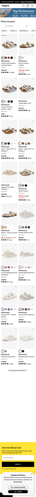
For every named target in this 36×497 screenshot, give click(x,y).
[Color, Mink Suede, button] (8, 57)
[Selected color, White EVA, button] (20, 351)
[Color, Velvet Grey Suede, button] (5, 57)
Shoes (3, 31)
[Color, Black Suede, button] (11, 57)
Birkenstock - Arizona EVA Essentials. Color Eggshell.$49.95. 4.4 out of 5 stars (27, 305)
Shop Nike (15, 15)
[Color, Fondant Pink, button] (11, 267)
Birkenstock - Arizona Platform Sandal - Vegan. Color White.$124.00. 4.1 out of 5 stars (9, 97)
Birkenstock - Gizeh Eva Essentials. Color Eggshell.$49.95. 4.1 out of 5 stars (9, 346)
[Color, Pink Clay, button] (8, 267)
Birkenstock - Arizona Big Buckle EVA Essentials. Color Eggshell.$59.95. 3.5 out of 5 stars (9, 263)
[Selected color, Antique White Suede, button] (2, 57)
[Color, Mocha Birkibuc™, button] (5, 143)
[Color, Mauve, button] (5, 267)
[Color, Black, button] (11, 101)
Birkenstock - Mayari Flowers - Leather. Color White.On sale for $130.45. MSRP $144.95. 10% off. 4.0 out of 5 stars (27, 54)
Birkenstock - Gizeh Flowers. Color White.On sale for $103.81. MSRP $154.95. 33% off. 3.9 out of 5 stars (27, 181)
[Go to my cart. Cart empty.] (28, 6)
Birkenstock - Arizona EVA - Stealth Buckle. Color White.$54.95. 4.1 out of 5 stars (9, 305)
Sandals (12, 31)
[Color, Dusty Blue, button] (5, 309)
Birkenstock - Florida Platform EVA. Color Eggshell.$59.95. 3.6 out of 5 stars (27, 222)
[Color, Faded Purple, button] (28, 309)
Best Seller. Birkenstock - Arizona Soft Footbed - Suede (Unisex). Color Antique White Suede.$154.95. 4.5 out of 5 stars (9, 54)
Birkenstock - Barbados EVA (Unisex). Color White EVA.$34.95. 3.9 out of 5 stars (27, 346)
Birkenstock (23, 31)
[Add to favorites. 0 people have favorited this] (16, 35)
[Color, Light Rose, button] (23, 57)
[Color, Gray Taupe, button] (25, 227)
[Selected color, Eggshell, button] (20, 227)
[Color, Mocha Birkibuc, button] (23, 143)
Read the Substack (27, 2)
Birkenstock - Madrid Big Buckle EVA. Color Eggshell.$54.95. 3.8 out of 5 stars (27, 263)
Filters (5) (10, 26)
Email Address (8, 457)
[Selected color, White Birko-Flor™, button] (2, 143)
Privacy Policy (18, 482)
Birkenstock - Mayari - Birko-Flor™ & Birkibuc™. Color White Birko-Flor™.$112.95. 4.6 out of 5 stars (27, 139)
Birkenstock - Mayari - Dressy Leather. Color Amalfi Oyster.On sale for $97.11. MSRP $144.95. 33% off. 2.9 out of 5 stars (9, 222)
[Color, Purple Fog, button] (11, 309)
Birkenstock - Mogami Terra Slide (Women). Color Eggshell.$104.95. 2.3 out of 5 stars (9, 181)
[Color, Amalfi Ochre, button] (5, 227)
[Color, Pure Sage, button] (23, 227)
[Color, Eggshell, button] (5, 101)
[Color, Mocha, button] (8, 101)
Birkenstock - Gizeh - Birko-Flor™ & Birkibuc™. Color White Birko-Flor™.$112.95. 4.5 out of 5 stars (9, 139)
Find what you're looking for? (17, 370)
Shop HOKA (24, 15)
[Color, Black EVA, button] (23, 351)
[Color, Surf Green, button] (25, 267)
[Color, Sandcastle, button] (25, 143)
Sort (27, 26)
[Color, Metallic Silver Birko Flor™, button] (11, 143)
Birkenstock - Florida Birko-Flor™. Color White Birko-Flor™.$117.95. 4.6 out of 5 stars (27, 97)
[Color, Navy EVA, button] (25, 309)
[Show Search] (23, 6)
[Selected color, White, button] (20, 57)
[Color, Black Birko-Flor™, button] (8, 143)
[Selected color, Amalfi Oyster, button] (2, 227)
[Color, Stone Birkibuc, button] (28, 143)
